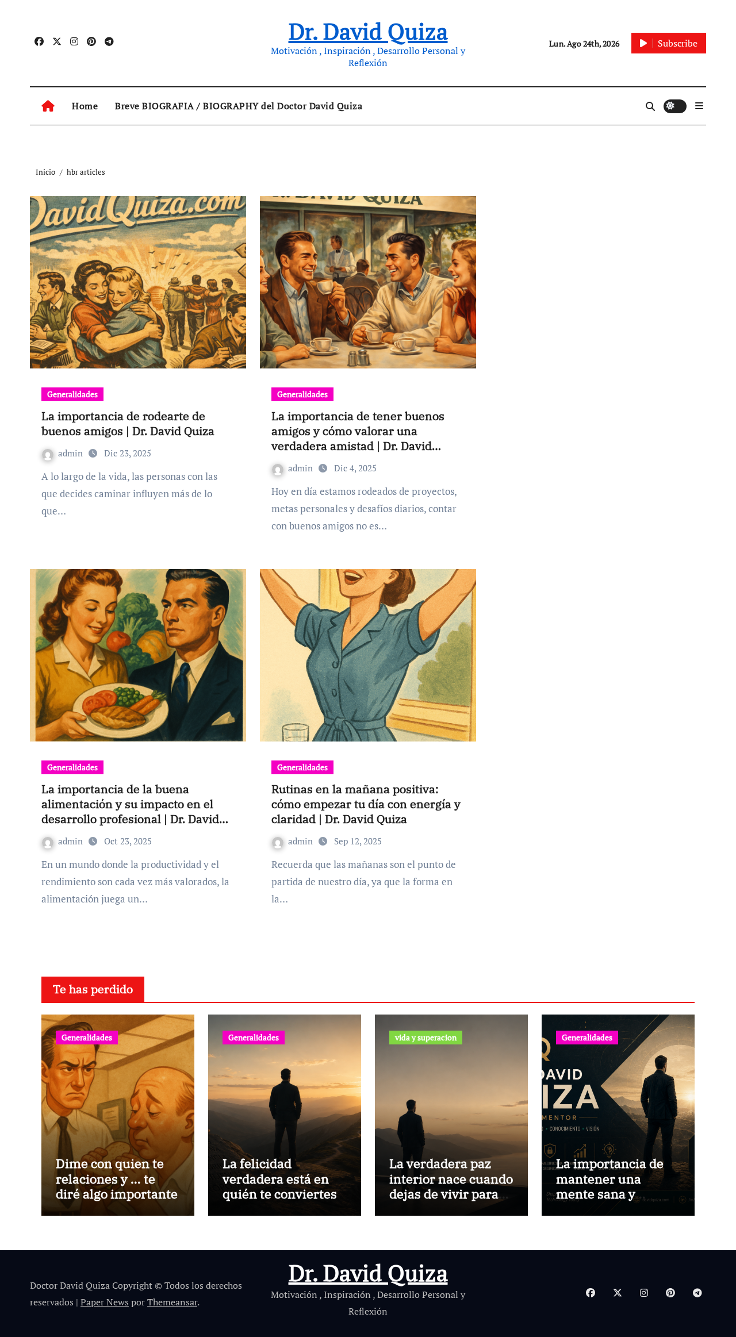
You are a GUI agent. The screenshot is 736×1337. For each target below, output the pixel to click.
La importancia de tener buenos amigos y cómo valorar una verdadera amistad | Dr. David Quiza (357, 438)
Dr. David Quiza (368, 31)
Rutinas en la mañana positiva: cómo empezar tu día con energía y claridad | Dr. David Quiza (366, 804)
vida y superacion (426, 1037)
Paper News (104, 1302)
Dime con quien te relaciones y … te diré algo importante (117, 1178)
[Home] (48, 106)
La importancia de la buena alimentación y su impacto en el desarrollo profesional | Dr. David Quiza (130, 811)
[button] (699, 106)
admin (71, 453)
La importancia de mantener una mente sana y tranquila (610, 1186)
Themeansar (172, 1302)
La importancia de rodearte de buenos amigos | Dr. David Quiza (127, 423)
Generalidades (72, 394)
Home (85, 105)
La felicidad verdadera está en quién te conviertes (280, 1178)
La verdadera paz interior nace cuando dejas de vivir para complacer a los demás (451, 1193)
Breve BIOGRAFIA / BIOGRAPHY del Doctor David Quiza (238, 105)
